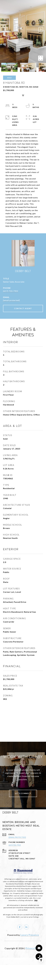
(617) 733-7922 (10, 291)
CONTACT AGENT (23, 308)
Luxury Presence (29, 935)
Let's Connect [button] (23, 793)
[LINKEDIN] (26, 927)
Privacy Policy (33, 948)
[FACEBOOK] (19, 927)
